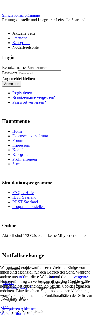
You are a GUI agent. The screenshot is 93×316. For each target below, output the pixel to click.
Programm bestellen (28, 206)
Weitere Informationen (18, 313)
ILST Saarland (24, 197)
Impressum (21, 145)
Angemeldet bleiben (18, 78)
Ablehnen (29, 309)
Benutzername (14, 67)
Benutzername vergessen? (33, 97)
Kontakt (19, 150)
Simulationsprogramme (21, 15)
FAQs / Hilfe (23, 192)
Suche (17, 164)
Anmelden (11, 84)
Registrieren (22, 93)
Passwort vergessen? (29, 102)
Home (17, 131)
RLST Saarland (25, 202)
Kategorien (21, 154)
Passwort (10, 73)
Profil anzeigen (24, 159)
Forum (17, 140)
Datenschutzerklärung (30, 136)
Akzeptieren (10, 309)
